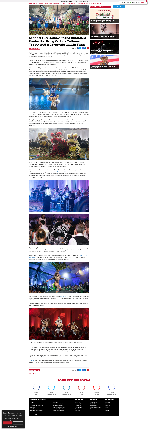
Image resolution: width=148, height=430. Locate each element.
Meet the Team (79, 404)
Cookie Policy (93, 404)
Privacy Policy (94, 402)
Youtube (107, 409)
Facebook (107, 402)
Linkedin (107, 410)
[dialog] (13, 419)
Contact (31, 360)
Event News (32, 373)
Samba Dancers (64, 296)
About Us (77, 402)
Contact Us (78, 405)
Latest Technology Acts (59, 407)
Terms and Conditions (95, 407)
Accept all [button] (8, 423)
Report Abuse (78, 407)
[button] (78, 48)
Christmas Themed (58, 405)
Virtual (32, 409)
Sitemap (92, 409)
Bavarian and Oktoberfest (59, 404)
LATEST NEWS (36, 3)
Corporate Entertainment (36, 405)
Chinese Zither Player (55, 172)
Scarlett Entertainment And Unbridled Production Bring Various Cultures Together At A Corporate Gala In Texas (70, 3)
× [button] (23, 411)
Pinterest (107, 405)
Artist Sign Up (93, 405)
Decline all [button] (18, 423)
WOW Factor (33, 404)
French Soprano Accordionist (51, 248)
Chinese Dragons (69, 172)
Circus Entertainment (58, 410)
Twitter (107, 407)
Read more (13, 420)
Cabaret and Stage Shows (59, 409)
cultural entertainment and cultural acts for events (56, 357)
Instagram (108, 404)
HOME (30, 3)
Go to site (142, 2)
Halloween (55, 402)
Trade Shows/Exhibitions (36, 410)
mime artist (54, 250)
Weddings (32, 407)
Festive (32, 402)
